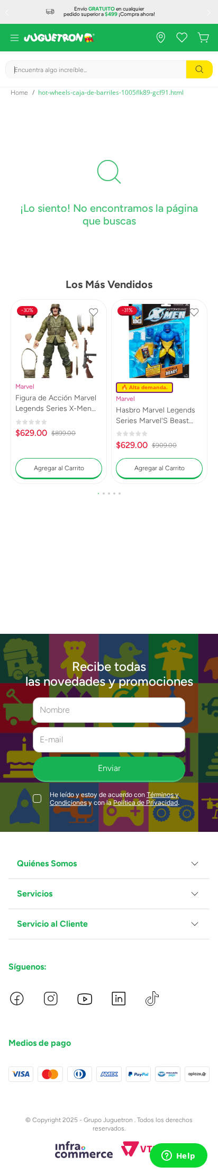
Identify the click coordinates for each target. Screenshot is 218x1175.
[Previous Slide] (8, 12)
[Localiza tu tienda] (161, 37)
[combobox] (109, 69)
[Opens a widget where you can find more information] (178, 1156)
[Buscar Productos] (199, 69)
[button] (98, 493)
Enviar (109, 768)
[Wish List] (182, 37)
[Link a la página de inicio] (19, 92)
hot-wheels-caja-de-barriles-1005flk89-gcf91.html (111, 92)
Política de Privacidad (145, 802)
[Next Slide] (210, 12)
